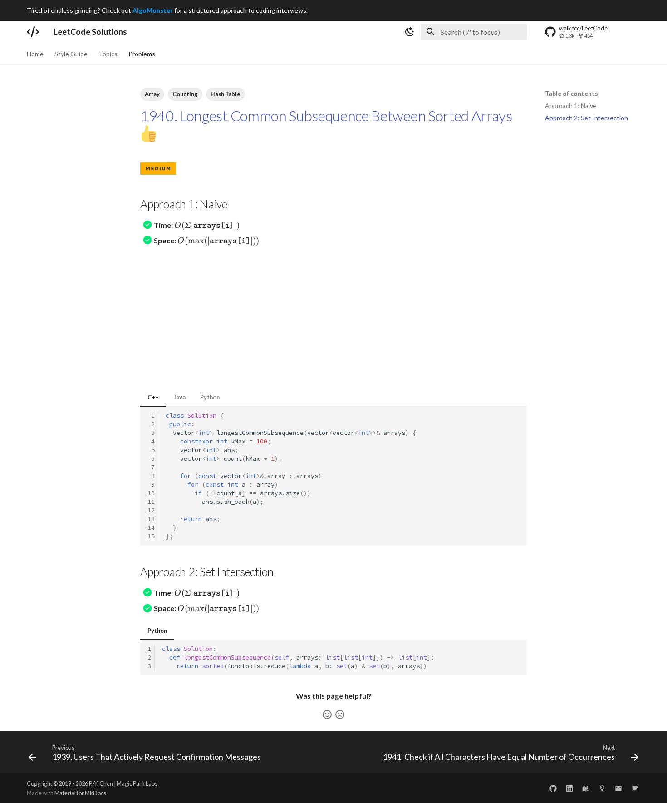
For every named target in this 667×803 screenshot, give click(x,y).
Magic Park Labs (137, 783)
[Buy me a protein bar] (635, 788)
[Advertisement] (333, 317)
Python (210, 397)
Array (152, 94)
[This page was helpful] (327, 714)
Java (179, 397)
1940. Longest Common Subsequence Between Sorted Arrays (326, 115)
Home (35, 54)
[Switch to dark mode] (410, 32)
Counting (185, 94)
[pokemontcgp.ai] (602, 788)
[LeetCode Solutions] (33, 32)
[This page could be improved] (339, 714)
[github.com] (553, 788)
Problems (141, 54)
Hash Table (225, 94)
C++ (153, 397)
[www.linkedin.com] (569, 788)
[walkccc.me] (586, 788)
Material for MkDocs (80, 793)
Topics (108, 54)
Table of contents (571, 93)
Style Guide (71, 54)
